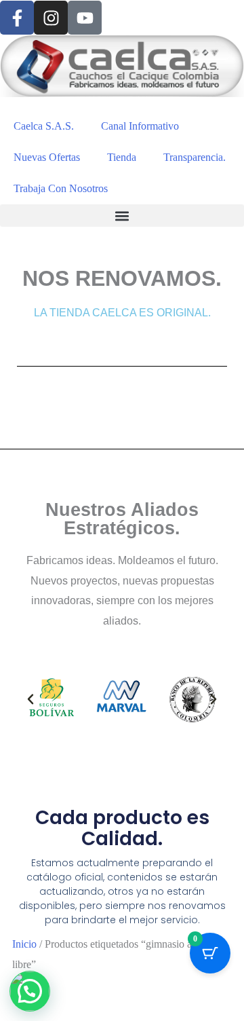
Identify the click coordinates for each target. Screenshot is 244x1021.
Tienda (121, 157)
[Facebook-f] (17, 18)
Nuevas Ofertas (47, 157)
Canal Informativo (140, 126)
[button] (122, 215)
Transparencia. (194, 157)
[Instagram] (51, 18)
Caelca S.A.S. (44, 126)
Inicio (24, 944)
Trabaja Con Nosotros (61, 188)
